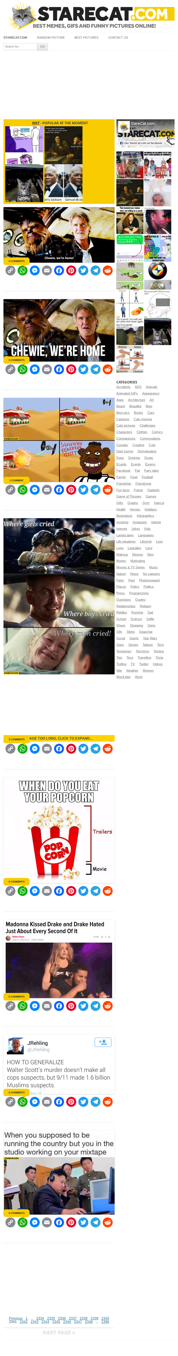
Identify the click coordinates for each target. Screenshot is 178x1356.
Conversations (150, 438)
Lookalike (134, 548)
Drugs (148, 458)
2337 (73, 1318)
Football (147, 477)
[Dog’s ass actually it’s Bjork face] (157, 192)
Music (153, 567)
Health (120, 509)
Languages (146, 535)
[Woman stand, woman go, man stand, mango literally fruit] (129, 303)
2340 (105, 1318)
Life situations (126, 541)
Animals (151, 387)
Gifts (119, 503)
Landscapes (125, 535)
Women (148, 670)
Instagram (140, 522)
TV (133, 664)
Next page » (59, 1332)
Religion (145, 606)
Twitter (143, 664)
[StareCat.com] (89, 15)
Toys (130, 657)
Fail (137, 470)
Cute (152, 445)
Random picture (51, 37)
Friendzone (143, 483)
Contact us (118, 37)
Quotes (140, 599)
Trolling (121, 664)
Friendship (123, 483)
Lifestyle (146, 541)
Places (121, 586)
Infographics (145, 516)
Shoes (120, 625)
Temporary (124, 651)
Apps (120, 400)
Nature (121, 574)
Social (120, 638)
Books (138, 412)
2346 (67, 1322)
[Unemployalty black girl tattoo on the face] (157, 220)
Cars (150, 412)
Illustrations (124, 516)
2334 (40, 1318)
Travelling (144, 657)
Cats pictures (125, 425)
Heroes (135, 509)
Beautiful (135, 406)
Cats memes (143, 419)
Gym (146, 503)
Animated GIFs (127, 393)
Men (150, 554)
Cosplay (122, 445)
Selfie (150, 619)
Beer (149, 406)
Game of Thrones (128, 496)
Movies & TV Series (130, 567)
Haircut (159, 503)
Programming (138, 593)
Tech (160, 645)
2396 (105, 1322)
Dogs (120, 458)
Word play (123, 677)
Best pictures (86, 37)
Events (136, 464)
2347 (78, 1322)
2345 (56, 1322)
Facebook (123, 470)
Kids (147, 529)
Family (121, 477)
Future (138, 490)
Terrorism (142, 651)
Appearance (150, 393)
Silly (119, 632)
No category (151, 574)
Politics (148, 586)
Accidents (123, 387)
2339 (94, 1318)
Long (119, 548)
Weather (132, 670)
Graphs (132, 503)
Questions (123, 599)
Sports (134, 638)
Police (134, 586)
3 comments (17, 739)
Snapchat (145, 632)
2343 (34, 1322)
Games (151, 496)
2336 (62, 1318)
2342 (24, 1322)
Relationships (125, 606)
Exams (150, 464)
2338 (83, 1318)
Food (133, 477)
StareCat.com (15, 37)
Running (137, 612)
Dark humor (124, 451)
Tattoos (148, 645)
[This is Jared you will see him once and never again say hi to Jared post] (129, 331)
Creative (138, 445)
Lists (159, 541)
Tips (119, 657)
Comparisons (125, 438)
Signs (151, 625)
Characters (124, 432)
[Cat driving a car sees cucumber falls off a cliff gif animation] (157, 331)
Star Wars (150, 638)
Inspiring (122, 522)
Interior (156, 522)
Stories (133, 645)
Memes (137, 554)
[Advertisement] (89, 83)
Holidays (151, 509)
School (121, 619)
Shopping (136, 625)
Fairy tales (151, 470)
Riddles (121, 612)
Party (120, 580)
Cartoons (122, 419)
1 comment (16, 480)
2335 (51, 1318)
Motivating (137, 561)
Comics (157, 432)
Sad (150, 612)
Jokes (135, 529)
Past (131, 580)
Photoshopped (149, 580)
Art (152, 400)
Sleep (131, 632)
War (119, 670)
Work (139, 677)
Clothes (142, 432)
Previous (16, 1318)
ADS (138, 387)
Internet (121, 529)
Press (120, 593)
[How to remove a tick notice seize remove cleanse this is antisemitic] (129, 359)
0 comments (17, 261)
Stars (120, 645)
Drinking (134, 458)
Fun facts (123, 490)
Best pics (123, 412)
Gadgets (153, 490)
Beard (120, 406)
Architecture (136, 400)
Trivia (159, 657)
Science (136, 619)
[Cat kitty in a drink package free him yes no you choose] (129, 165)
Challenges (147, 425)
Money (121, 561)
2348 (89, 1322)
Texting (159, 651)
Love (148, 548)
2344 (45, 1322)
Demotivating (147, 451)
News (134, 574)
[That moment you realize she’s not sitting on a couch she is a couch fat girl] (129, 220)
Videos (158, 664)
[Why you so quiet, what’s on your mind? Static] (157, 303)
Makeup (122, 554)
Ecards (121, 464)
